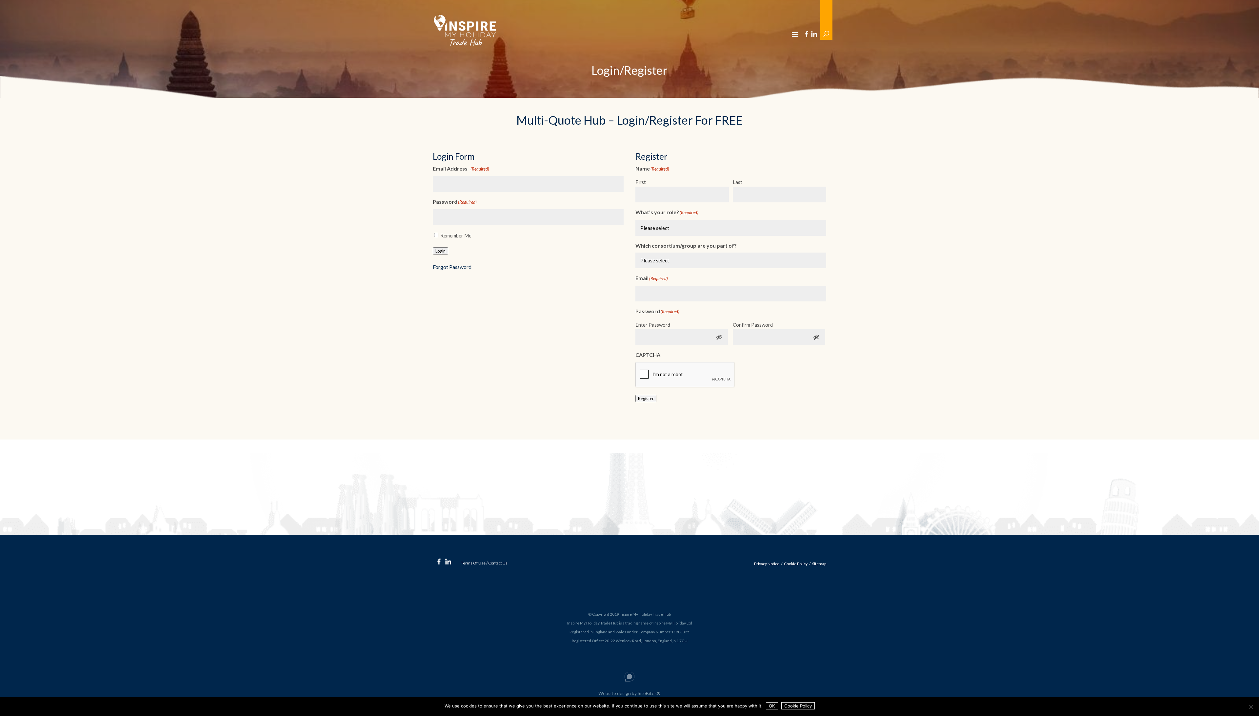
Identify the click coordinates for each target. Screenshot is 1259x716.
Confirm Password (753, 325)
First (640, 182)
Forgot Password (452, 267)
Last (737, 182)
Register (646, 398)
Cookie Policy (796, 563)
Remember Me (455, 235)
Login (440, 251)
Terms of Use (473, 563)
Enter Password (652, 325)
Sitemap (819, 563)
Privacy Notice (766, 563)
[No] (1251, 707)
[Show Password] (719, 337)
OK (772, 705)
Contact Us (498, 563)
